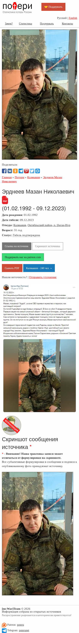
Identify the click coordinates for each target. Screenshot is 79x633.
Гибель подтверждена (26, 235)
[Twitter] (32, 171)
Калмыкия (19, 225)
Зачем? (9, 23)
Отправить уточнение (43, 277)
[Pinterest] (26, 171)
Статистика (25, 23)
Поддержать (47, 23)
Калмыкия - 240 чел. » (39, 268)
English (73, 18)
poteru (20, 624)
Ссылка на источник (16, 246)
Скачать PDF (12, 268)
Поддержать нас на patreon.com (23, 257)
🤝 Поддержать (53, 6)
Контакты (67, 23)
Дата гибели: (10, 219)
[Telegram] (21, 171)
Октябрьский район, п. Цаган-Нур (49, 225)
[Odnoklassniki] (15, 171)
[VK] (9, 171)
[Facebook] (4, 171)
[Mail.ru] (37, 171)
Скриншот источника (47, 246)
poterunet (24, 630)
